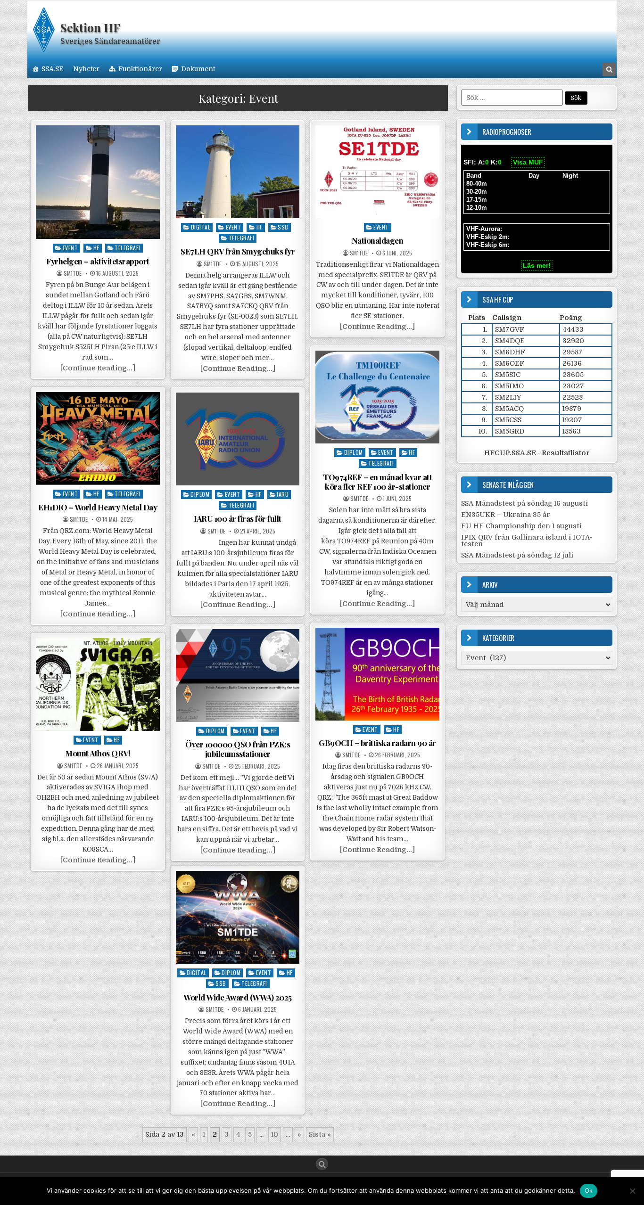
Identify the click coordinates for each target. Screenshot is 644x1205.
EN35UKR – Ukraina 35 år (505, 514)
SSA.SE (52, 69)
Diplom (353, 452)
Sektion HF (90, 27)
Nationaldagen (378, 240)
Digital (201, 227)
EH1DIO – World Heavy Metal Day (97, 507)
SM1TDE (73, 273)
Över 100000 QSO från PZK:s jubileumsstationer (237, 749)
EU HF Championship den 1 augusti (521, 526)
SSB (283, 227)
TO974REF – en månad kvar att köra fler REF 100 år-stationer (377, 482)
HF (96, 248)
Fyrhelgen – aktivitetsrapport (97, 261)
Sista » (320, 1134)
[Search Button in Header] (609, 69)
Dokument (198, 69)
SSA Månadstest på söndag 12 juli (517, 555)
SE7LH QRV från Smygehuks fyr (238, 251)
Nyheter (86, 69)
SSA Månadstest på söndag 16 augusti (524, 503)
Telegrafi (127, 248)
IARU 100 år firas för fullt (237, 518)
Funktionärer (140, 69)
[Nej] (632, 1191)
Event (70, 248)
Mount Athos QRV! (97, 753)
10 (274, 1134)
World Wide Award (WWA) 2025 (237, 997)
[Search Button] (322, 1164)
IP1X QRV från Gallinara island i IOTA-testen (527, 540)
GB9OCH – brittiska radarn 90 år (377, 743)
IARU (283, 494)
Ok (589, 1190)
